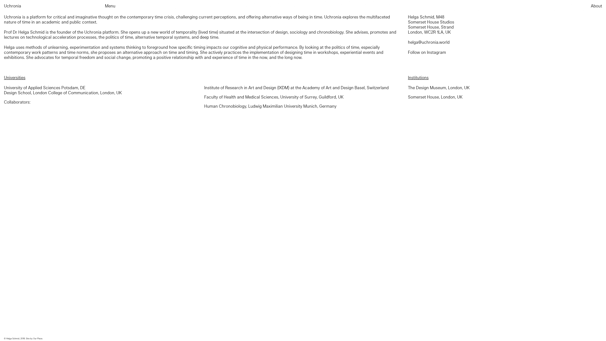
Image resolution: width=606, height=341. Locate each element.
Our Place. (38, 338)
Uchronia (12, 5)
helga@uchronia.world (429, 42)
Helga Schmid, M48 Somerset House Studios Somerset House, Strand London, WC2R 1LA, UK (431, 24)
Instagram (436, 52)
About (596, 5)
